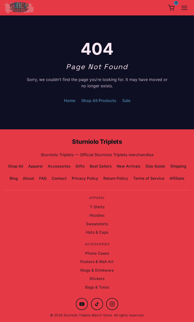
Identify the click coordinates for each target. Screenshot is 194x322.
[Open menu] (184, 7)
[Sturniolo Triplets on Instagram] (112, 304)
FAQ (43, 178)
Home (69, 100)
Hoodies (97, 215)
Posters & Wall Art (97, 261)
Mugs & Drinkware (97, 270)
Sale (126, 100)
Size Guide (155, 166)
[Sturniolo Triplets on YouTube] (82, 304)
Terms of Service (148, 178)
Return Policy (115, 178)
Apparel (35, 166)
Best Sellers (101, 166)
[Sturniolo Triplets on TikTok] (97, 304)
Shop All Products (98, 100)
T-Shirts (97, 207)
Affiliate (176, 178)
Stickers (97, 278)
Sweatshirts (97, 224)
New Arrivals (128, 166)
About (28, 178)
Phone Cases (97, 253)
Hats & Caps (97, 232)
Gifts (80, 166)
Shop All (15, 166)
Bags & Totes (97, 287)
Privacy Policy (85, 178)
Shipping (178, 166)
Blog (14, 178)
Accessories (59, 166)
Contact (59, 178)
